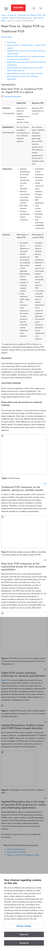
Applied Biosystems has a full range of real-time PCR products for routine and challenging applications (25, 76)
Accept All (24, 943)
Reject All (24, 934)
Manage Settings (24, 926)
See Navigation (6, 37)
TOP (45, 484)
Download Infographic (13, 96)
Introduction (11, 42)
